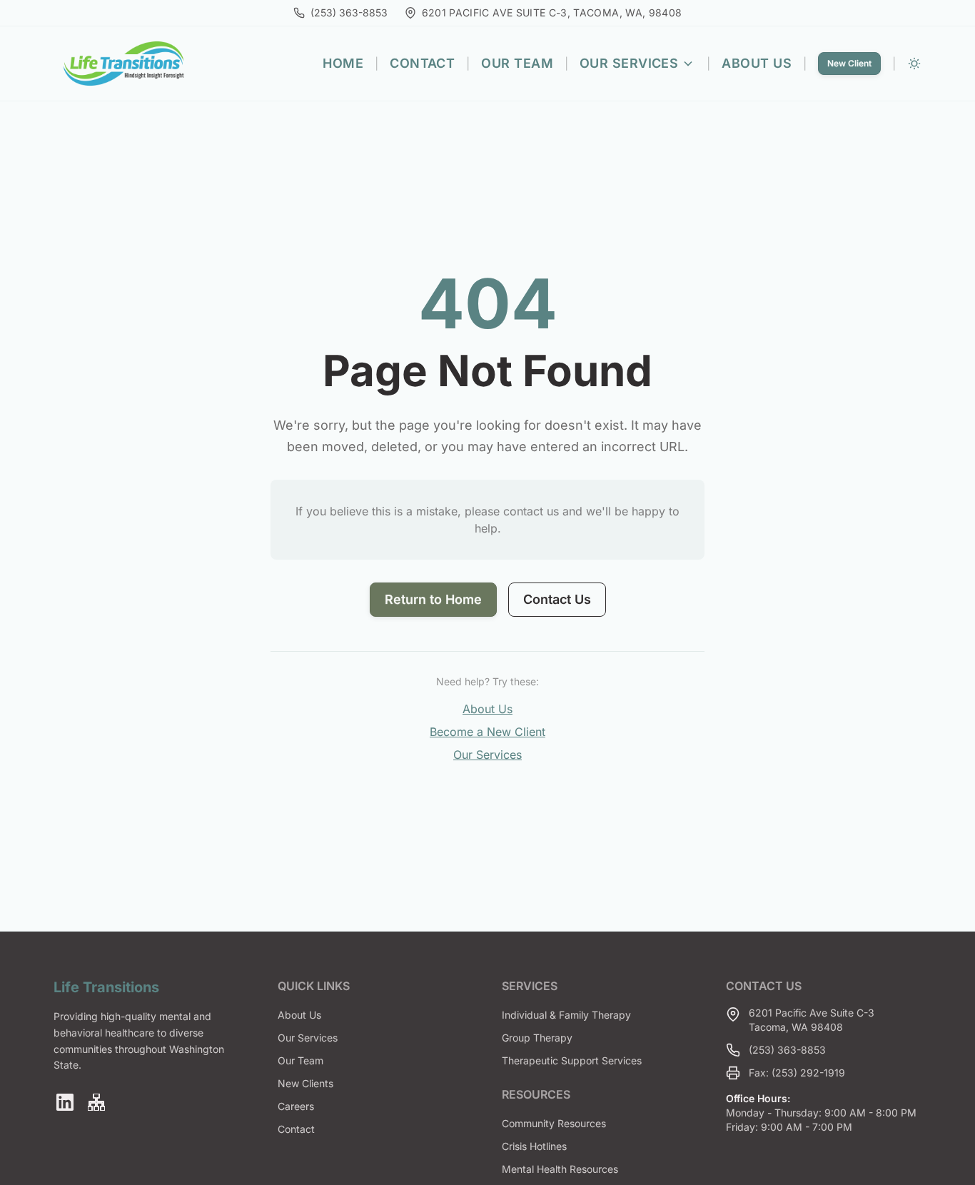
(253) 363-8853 (787, 1050)
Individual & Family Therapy (566, 1015)
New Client (849, 63)
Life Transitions (106, 987)
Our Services (629, 63)
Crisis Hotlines (534, 1146)
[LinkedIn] (65, 1102)
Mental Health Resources (560, 1169)
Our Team (517, 63)
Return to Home (433, 599)
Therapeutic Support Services (572, 1060)
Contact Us (557, 599)
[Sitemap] (96, 1102)
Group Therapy (537, 1038)
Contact (422, 63)
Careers (296, 1106)
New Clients (305, 1083)
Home (343, 63)
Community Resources (554, 1123)
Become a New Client (487, 732)
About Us (757, 63)
